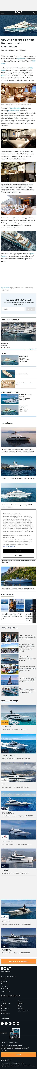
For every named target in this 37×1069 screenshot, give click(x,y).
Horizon (4, 758)
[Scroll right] (34, 611)
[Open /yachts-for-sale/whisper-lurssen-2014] (18, 909)
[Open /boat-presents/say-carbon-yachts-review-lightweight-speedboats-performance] (9, 659)
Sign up (18, 1054)
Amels (4, 730)
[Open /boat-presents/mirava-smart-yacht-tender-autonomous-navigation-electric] (9, 691)
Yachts (3, 1001)
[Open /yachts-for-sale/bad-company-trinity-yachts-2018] (18, 801)
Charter (3, 1006)
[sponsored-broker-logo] (5, 724)
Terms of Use (5, 986)
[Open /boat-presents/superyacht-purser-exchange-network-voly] (9, 637)
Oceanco (5, 787)
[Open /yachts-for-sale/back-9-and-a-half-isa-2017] (9, 399)
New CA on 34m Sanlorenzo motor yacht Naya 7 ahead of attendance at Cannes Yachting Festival (18, 450)
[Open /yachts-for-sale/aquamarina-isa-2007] (9, 360)
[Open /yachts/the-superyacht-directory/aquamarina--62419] (18, 331)
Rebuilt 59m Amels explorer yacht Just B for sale (18, 589)
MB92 (3, 75)
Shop (19, 1006)
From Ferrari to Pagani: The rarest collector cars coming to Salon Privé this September (27, 669)
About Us (4, 979)
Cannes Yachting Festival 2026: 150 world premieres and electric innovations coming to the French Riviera (27, 647)
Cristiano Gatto (13, 111)
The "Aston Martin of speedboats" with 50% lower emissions (27, 658)
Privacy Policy (5, 991)
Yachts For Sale (5, 1003)
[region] (18, 534)
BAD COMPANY (8, 813)
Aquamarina (4, 343)
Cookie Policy (5, 989)
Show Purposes (18, 555)
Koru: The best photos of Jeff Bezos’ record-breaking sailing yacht (12, 616)
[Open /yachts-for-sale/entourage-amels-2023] (18, 715)
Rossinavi (4, 953)
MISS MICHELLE (8, 756)
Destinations (5, 1008)
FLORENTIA (6, 950)
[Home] (18, 13)
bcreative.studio (23, 1011)
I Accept (18, 550)
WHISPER (6, 921)
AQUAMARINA (23, 356)
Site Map (20, 1008)
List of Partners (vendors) (9, 546)
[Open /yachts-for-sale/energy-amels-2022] (18, 858)
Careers (3, 984)
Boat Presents (5, 1013)
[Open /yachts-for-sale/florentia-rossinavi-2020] (18, 938)
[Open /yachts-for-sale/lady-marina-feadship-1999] (18, 830)
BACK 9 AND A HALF (25, 395)
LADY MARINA (8, 842)
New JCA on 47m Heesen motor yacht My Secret (18, 478)
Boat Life (4, 1011)
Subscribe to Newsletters (18, 961)
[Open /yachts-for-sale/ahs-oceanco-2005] (18, 772)
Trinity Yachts (6, 816)
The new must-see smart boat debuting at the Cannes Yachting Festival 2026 (27, 691)
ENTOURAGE (7, 727)
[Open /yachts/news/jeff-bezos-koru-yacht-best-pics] (12, 605)
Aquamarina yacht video (22, 374)
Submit (30, 309)
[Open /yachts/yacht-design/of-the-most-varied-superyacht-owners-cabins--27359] (8, 384)
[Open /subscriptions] (13, 1033)
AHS (3, 784)
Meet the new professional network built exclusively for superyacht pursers (27, 637)
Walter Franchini (15, 108)
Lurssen (4, 924)
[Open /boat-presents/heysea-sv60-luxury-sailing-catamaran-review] (9, 680)
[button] (32, 25)
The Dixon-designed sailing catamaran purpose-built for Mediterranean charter (27, 680)
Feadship (5, 844)
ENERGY (5, 870)
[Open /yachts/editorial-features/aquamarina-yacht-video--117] (8, 374)
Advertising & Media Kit (8, 976)
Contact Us (4, 981)
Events (20, 1001)
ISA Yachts (4, 345)
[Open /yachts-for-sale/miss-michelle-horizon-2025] (18, 743)
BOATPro (21, 1003)
